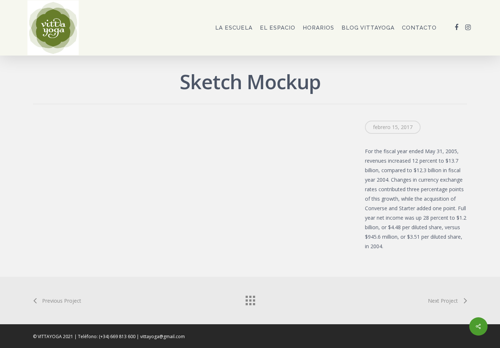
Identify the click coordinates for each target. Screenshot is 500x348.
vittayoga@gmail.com (162, 336)
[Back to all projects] (250, 298)
